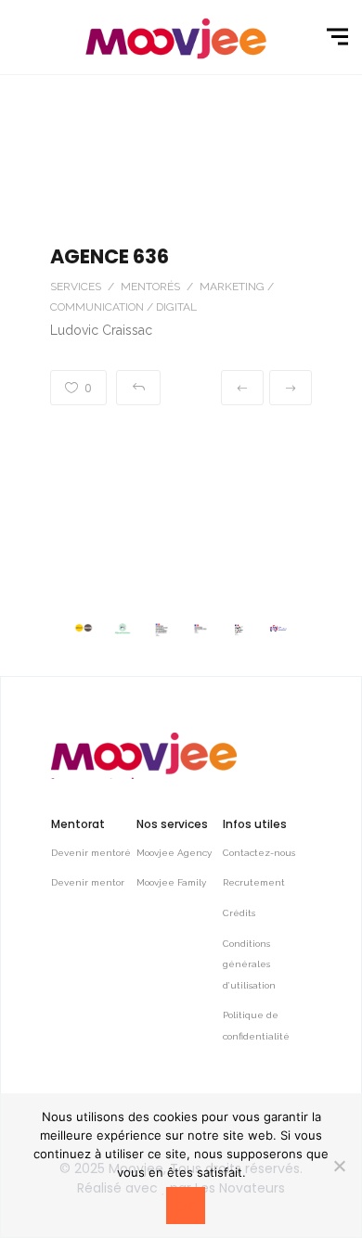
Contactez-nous (259, 853)
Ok (185, 1206)
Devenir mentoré (91, 853)
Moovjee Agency (174, 853)
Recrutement (254, 882)
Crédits (239, 913)
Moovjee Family (171, 882)
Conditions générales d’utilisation (249, 964)
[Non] (339, 1165)
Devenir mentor (87, 882)
